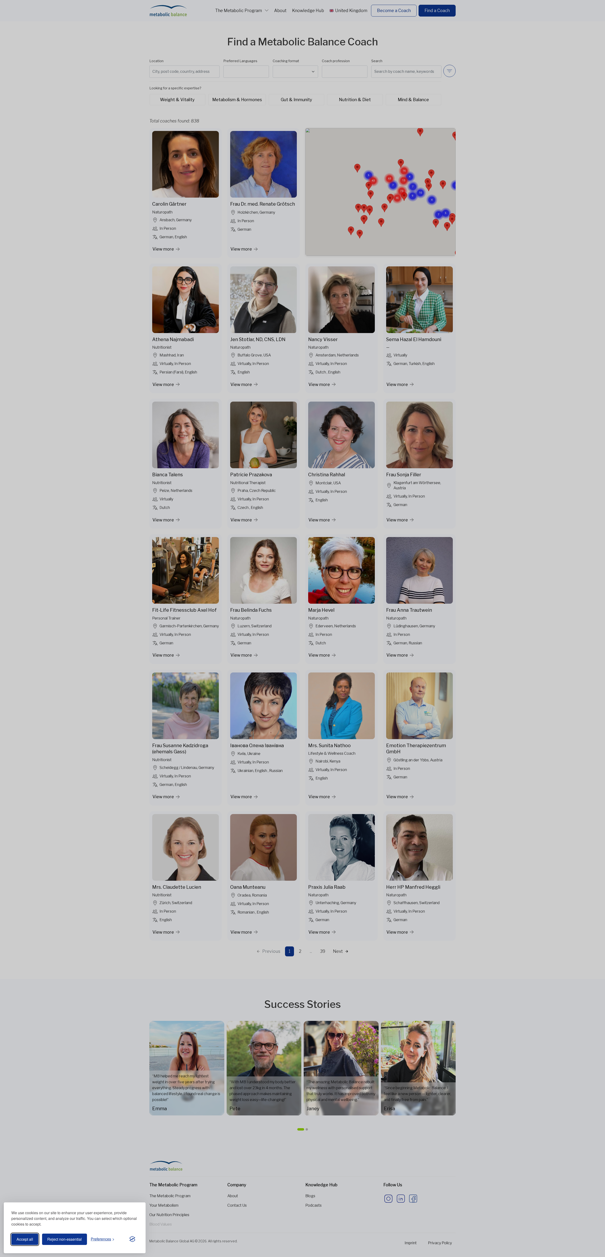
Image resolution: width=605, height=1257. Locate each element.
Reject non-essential (64, 1239)
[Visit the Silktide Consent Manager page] (132, 1239)
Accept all (25, 1239)
